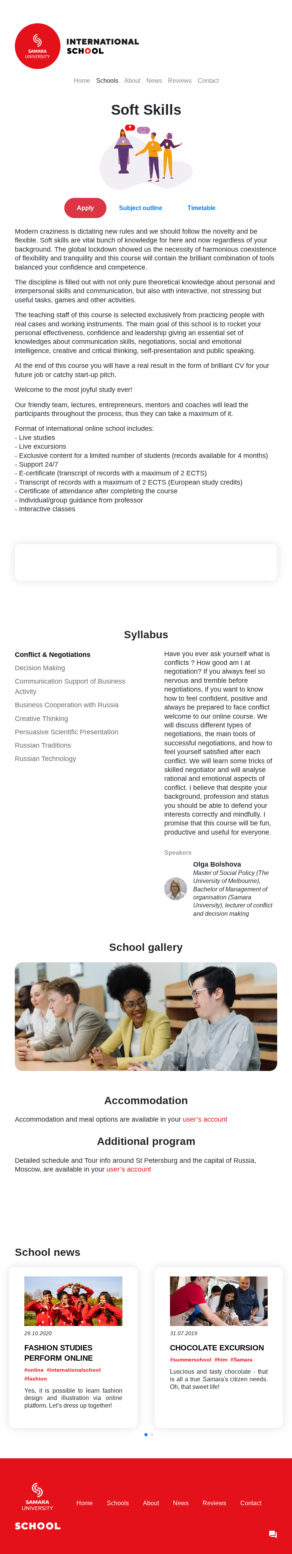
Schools (107, 80)
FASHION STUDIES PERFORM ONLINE (58, 1353)
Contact (208, 80)
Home (82, 80)
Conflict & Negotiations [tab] (52, 654)
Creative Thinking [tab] (41, 718)
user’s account (205, 1119)
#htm (220, 1360)
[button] (146, 1434)
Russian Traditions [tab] (43, 745)
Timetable (201, 208)
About (132, 80)
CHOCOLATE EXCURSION (217, 1348)
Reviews (180, 80)
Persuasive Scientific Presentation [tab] (66, 732)
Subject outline (140, 208)
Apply (85, 208)
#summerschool (190, 1360)
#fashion (35, 1379)
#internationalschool (74, 1370)
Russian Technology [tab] (45, 759)
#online (34, 1370)
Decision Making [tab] (40, 668)
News (154, 80)
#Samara (241, 1360)
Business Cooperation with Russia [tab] (67, 705)
